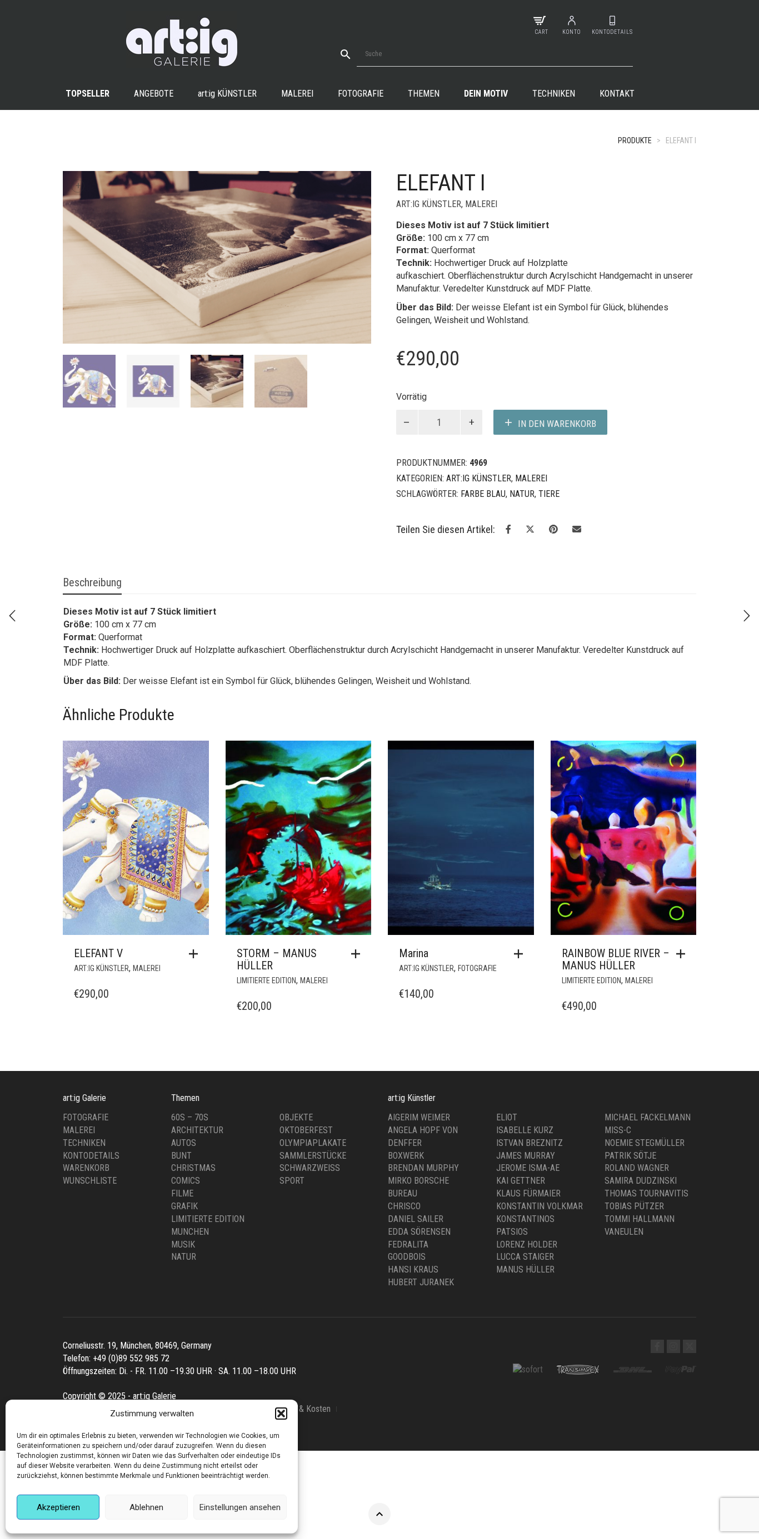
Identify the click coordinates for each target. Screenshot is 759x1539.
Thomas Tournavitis (646, 1193)
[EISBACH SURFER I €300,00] (747, 615)
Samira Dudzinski (641, 1180)
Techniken (553, 93)
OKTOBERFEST (306, 1130)
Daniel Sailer (415, 1219)
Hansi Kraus (413, 1269)
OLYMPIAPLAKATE (312, 1143)
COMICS (185, 1180)
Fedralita (408, 1244)
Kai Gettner (520, 1180)
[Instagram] (673, 1346)
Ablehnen (146, 1507)
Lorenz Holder (526, 1244)
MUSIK (183, 1244)
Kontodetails (91, 1155)
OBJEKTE (296, 1117)
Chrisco (404, 1206)
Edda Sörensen (419, 1231)
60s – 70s (189, 1117)
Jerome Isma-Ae (528, 1168)
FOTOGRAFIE (477, 968)
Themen (424, 93)
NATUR (522, 494)
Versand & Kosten (299, 1409)
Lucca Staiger (525, 1256)
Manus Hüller (525, 1269)
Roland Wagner (637, 1168)
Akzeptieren (58, 1507)
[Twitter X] (689, 1346)
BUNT (181, 1155)
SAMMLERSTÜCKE (312, 1155)
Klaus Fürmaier (528, 1193)
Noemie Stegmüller (645, 1143)
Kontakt (617, 93)
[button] (281, 1413)
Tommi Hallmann (640, 1219)
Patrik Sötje (630, 1155)
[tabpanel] (89, 381)
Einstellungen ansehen (240, 1507)
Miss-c (618, 1130)
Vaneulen (624, 1231)
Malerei (297, 93)
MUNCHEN (190, 1231)
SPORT (291, 1180)
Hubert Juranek (421, 1282)
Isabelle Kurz (524, 1130)
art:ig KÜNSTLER (428, 204)
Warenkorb (86, 1168)
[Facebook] (657, 1346)
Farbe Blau (483, 494)
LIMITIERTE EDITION (266, 980)
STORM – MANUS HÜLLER (277, 959)
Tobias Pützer (634, 1206)
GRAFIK (184, 1206)
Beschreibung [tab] (92, 582)
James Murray (525, 1155)
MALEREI (481, 204)
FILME (182, 1193)
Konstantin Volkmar (539, 1206)
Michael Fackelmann (648, 1117)
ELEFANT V (98, 953)
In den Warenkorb (557, 423)
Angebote (153, 93)
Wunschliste (90, 1180)
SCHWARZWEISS (309, 1168)
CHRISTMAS (193, 1168)
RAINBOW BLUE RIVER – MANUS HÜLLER (616, 959)
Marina (413, 953)
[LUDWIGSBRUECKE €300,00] (12, 615)
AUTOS (183, 1143)
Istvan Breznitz (529, 1143)
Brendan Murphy (423, 1168)
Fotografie (360, 93)
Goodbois (407, 1256)
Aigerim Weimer (419, 1117)
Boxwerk (406, 1155)
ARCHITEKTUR (197, 1130)
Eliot (506, 1117)
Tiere (549, 494)
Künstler (227, 93)
